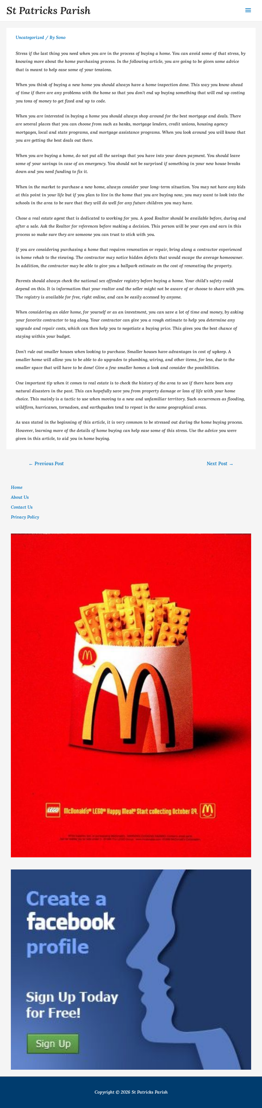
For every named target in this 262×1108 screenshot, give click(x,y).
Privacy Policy (25, 517)
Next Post (220, 463)
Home (16, 487)
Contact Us (22, 507)
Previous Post (46, 463)
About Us (20, 497)
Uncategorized (30, 37)
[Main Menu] (248, 10)
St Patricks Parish (48, 10)
